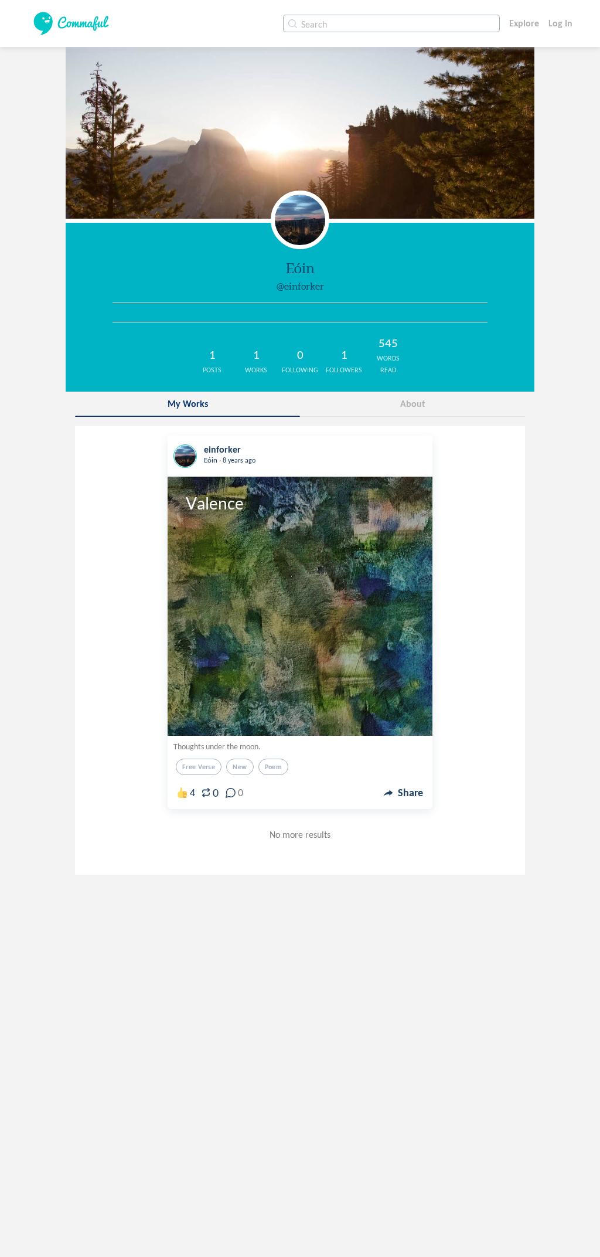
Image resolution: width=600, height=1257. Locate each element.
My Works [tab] (188, 403)
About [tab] (412, 403)
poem (273, 767)
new (240, 767)
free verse (198, 767)
